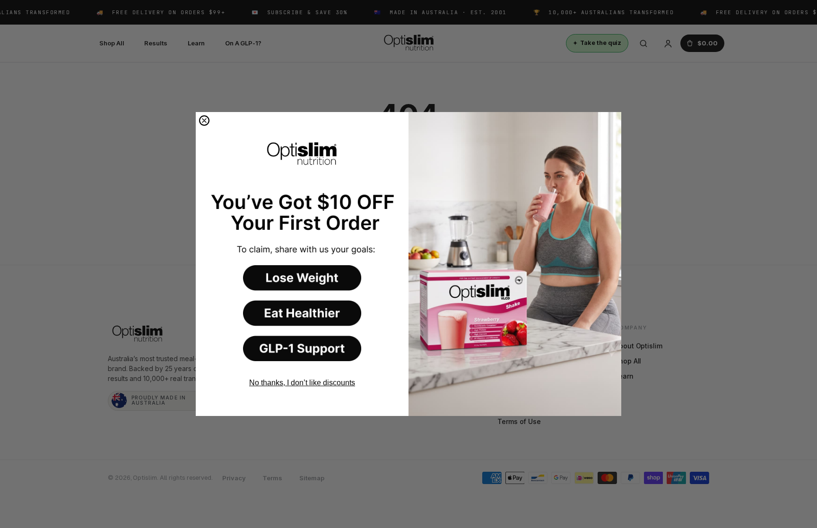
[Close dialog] (204, 120)
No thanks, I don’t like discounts (302, 383)
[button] (302, 278)
